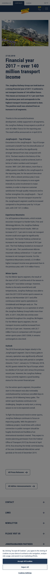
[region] (25, 561)
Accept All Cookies (25, 561)
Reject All (25, 567)
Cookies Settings (25, 573)
